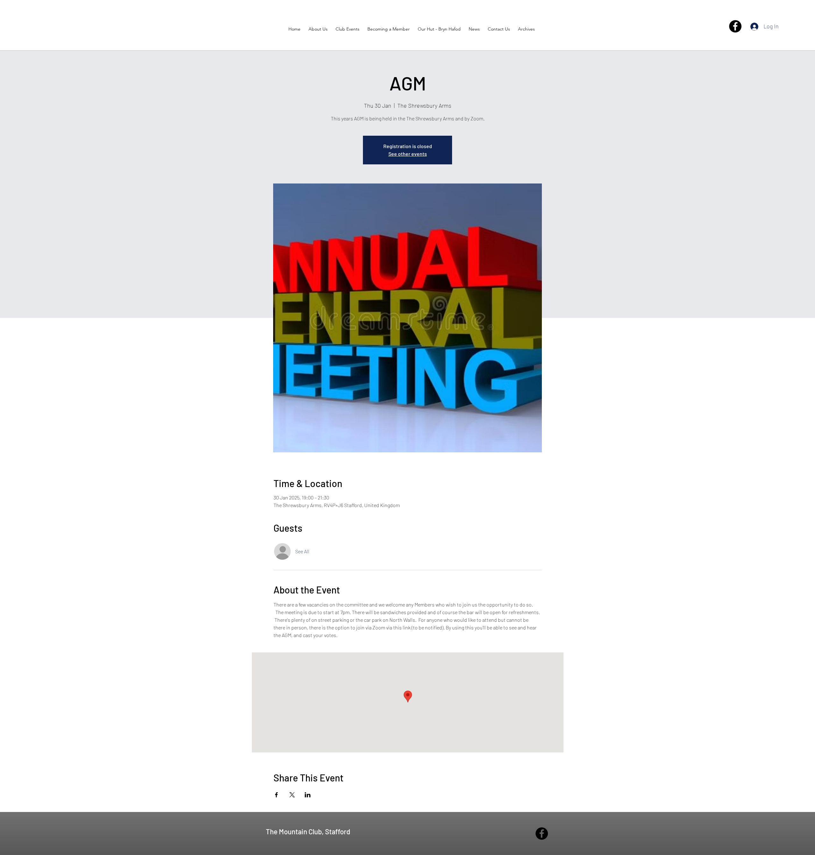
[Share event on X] (292, 794)
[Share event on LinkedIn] (308, 794)
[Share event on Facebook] (276, 794)
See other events (407, 154)
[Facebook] (735, 26)
